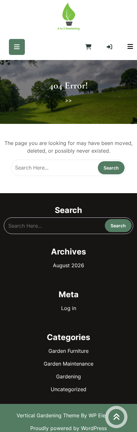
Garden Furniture (68, 351)
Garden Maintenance (68, 363)
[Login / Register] (109, 47)
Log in (68, 308)
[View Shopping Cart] (88, 47)
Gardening (68, 376)
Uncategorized (68, 389)
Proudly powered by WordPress (68, 428)
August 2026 (68, 265)
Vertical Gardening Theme (49, 415)
